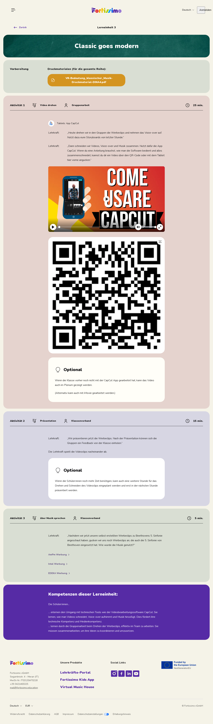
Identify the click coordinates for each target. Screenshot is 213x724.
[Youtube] (136, 673)
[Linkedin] (128, 673)
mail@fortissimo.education (24, 687)
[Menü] (13, 10)
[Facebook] (121, 673)
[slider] (97, 227)
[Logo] (106, 10)
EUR (27, 705)
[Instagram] (114, 673)
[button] (106, 199)
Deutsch (14, 705)
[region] (106, 199)
